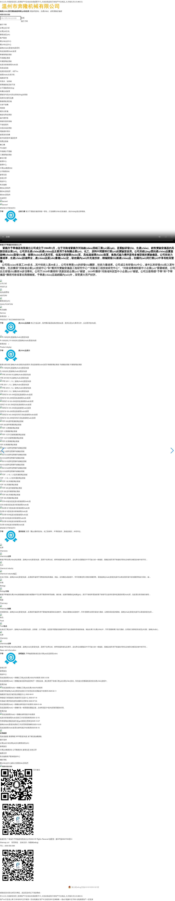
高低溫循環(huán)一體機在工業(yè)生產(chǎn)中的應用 (20, 677)
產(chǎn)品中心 (5, 41)
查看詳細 (3, 684)
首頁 (22, 18)
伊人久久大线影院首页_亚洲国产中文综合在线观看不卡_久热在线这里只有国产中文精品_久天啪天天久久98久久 (41, 1)
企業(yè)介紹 (4, 28)
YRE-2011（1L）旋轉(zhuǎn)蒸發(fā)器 (14, 384)
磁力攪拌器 (4, 118)
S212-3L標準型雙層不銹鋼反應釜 (12, 464)
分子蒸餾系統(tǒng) (7, 88)
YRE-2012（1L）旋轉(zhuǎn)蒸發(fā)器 (14, 391)
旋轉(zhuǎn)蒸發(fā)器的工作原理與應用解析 (16, 724)
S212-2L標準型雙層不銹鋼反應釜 (12, 458)
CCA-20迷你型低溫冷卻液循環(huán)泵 (14, 504)
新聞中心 (3, 161)
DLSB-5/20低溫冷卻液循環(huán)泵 (13, 518)
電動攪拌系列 (5, 131)
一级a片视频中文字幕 (68, 899)
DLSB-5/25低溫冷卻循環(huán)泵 (12, 524)
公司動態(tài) (4, 171)
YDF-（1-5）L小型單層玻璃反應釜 (12, 478)
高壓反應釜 (4, 141)
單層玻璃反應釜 (6, 61)
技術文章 (3, 178)
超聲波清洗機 (5, 134)
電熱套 (2, 108)
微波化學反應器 (6, 114)
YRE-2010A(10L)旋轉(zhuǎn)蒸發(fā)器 (14, 378)
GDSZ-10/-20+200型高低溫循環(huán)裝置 (15, 404)
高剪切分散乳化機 (6, 98)
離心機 (2, 144)
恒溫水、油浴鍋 (6, 81)
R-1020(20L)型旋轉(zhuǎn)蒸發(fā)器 (22, 340)
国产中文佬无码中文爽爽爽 (49, 899)
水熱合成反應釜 (6, 128)
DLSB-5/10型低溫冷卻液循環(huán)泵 (14, 511)
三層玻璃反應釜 (6, 154)
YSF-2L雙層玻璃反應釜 (8, 444)
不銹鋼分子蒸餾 (6, 151)
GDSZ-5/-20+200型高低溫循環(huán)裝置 (15, 398)
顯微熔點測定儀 (6, 101)
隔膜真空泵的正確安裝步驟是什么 (12, 694)
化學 (1, 547)
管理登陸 (14, 842)
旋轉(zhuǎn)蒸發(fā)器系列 (10, 48)
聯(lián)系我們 (5, 188)
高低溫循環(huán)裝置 (8, 51)
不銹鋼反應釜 (5, 58)
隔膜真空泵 (4, 78)
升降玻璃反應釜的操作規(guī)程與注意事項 (16, 721)
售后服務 (3, 184)
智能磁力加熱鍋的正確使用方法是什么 (14, 697)
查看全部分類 (5, 364)
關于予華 (24, 21)
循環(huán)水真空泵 (7, 74)
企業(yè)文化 (4, 31)
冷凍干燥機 (4, 104)
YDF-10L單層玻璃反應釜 (9, 484)
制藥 (1, 600)
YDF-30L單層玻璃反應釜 (9, 498)
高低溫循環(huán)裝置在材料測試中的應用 (15, 727)
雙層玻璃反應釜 (6, 54)
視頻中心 (3, 181)
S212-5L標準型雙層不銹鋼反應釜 (12, 471)
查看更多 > (4, 316)
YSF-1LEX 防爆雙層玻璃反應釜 (11, 438)
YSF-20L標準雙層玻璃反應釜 (10, 424)
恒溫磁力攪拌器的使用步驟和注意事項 (14, 701)
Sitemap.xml (4, 842)
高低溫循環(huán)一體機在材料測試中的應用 (16, 704)
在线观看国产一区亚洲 (84, 899)
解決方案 (3, 158)
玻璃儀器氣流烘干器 (7, 84)
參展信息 (3, 174)
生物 (1, 582)
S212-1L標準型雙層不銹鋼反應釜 (12, 451)
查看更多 (4, 343)
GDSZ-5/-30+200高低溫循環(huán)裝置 (14, 411)
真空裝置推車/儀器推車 (8, 138)
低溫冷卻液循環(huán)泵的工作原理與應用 (15, 717)
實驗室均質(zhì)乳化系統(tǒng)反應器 (14, 94)
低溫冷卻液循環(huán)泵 (9, 64)
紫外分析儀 (4, 111)
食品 (1, 617)
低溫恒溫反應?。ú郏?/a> (9, 71)
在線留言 (3, 198)
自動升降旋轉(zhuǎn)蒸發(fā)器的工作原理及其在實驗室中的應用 (24, 691)
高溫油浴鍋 (4, 68)
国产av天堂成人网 (6, 899)
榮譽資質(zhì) (5, 34)
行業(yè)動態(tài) (6, 168)
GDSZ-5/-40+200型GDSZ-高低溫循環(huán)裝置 (18, 418)
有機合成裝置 (5, 91)
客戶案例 (3, 38)
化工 (1, 565)
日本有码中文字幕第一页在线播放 (26, 899)
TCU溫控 (3, 148)
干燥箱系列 (4, 124)
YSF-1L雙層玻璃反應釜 (8, 431)
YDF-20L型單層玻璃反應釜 (10, 491)
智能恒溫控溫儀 (6, 121)
